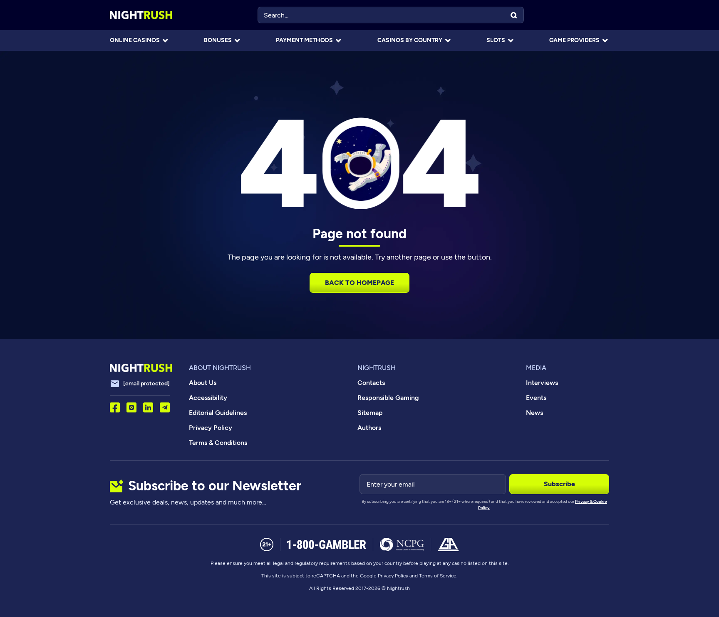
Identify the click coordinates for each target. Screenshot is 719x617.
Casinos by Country (409, 40)
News (534, 413)
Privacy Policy (210, 428)
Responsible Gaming (388, 398)
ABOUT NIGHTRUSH (220, 368)
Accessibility (208, 398)
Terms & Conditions (218, 443)
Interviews (542, 383)
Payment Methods (304, 40)
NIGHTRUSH (376, 368)
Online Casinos (135, 40)
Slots (495, 40)
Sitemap (370, 413)
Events (536, 398)
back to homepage (359, 283)
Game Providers (574, 40)
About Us (202, 383)
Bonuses (218, 40)
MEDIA (536, 368)
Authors (369, 428)
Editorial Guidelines (218, 413)
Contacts (371, 383)
